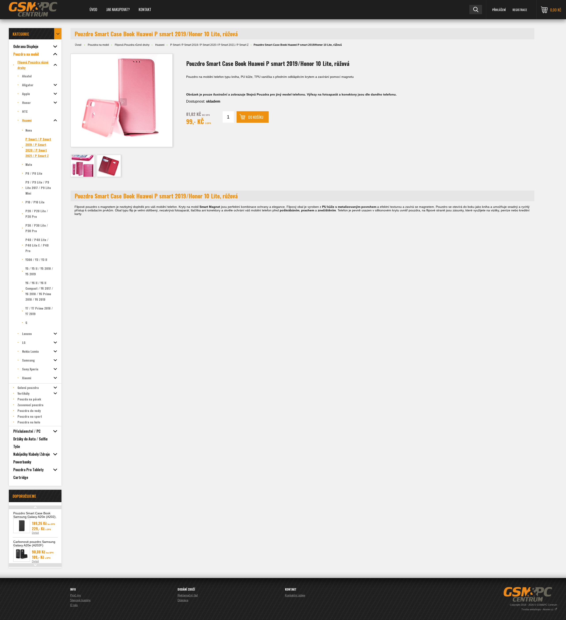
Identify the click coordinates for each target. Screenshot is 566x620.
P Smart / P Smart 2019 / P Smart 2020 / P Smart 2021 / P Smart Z (209, 44)
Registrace (519, 9)
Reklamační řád (188, 595)
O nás (74, 605)
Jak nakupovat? (118, 9)
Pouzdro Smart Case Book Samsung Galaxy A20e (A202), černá (34, 516)
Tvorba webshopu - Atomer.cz (537, 609)
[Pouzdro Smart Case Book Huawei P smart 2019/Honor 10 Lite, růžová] (122, 100)
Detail (35, 532)
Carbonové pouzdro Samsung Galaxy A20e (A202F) (34, 543)
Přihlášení (499, 9)
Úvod (93, 9)
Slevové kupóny (80, 600)
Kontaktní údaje (295, 595)
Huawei (159, 44)
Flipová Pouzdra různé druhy (132, 44)
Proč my (75, 595)
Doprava (183, 600)
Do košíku (255, 117)
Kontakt (145, 9)
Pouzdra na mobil (98, 44)
